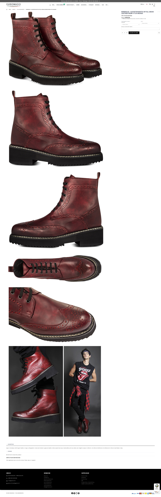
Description (11, 444)
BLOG (103, 4)
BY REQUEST (91, 4)
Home (6, 9)
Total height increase (125, 21)
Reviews (10, 451)
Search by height (70, 4)
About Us (46, 475)
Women (77, 4)
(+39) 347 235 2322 (92, 1)
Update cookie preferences (87, 483)
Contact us (46, 477)
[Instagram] (74, 493)
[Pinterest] (79, 493)
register (33, 460)
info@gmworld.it (12, 480)
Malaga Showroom (48, 486)
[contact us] (99, 1)
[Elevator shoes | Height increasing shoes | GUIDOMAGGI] (13, 5)
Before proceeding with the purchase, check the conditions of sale (134, 18)
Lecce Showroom (47, 485)
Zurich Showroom (48, 482)
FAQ (82, 480)
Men (53, 4)
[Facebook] (72, 493)
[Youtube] (76, 493)
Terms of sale (84, 475)
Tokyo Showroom (47, 483)
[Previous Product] (158, 11)
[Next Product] (159, 11)
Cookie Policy (91, 482)
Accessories (83, 4)
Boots (14, 9)
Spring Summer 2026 (60, 4)
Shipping (83, 477)
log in (29, 460)
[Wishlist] (154, 4)
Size (142, 21)
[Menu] (159, 484)
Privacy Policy (84, 482)
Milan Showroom (47, 480)
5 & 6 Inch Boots (20, 9)
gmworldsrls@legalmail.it (14, 483)
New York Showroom (48, 479)
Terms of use (84, 479)
